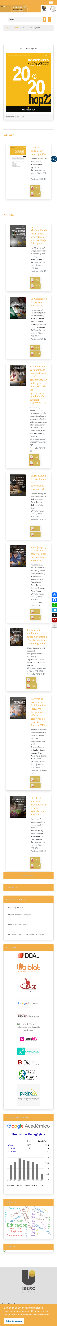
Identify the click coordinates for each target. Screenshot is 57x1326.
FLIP (38, 194)
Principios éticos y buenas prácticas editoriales (26, 935)
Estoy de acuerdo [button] (14, 1321)
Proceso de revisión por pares (19, 915)
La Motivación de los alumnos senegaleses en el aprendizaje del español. (39, 235)
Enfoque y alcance (15, 908)
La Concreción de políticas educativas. (39, 302)
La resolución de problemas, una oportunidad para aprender (38, 482)
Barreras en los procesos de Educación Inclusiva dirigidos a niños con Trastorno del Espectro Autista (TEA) (39, 712)
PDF (37, 188)
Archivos (15, 28)
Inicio (7, 28)
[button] (54, 159)
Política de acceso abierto (18, 925)
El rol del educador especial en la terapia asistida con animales (38, 806)
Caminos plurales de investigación (38, 151)
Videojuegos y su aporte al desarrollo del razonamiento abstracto (39, 554)
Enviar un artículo (28, 876)
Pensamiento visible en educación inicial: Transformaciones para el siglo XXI (37, 637)
